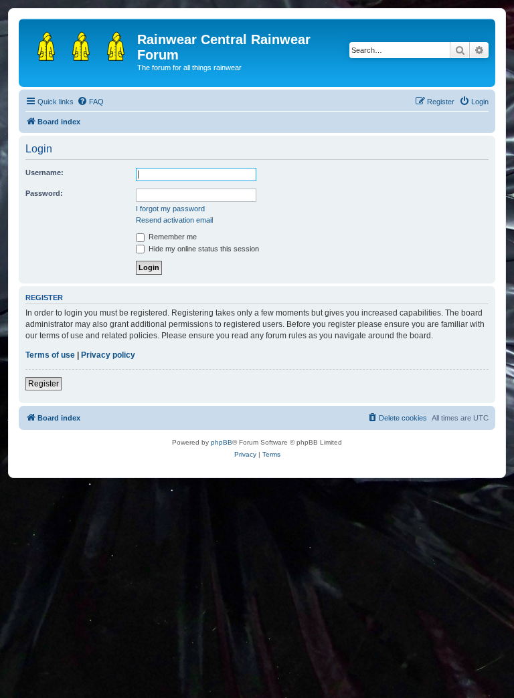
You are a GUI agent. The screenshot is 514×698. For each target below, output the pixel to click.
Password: (44, 193)
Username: (44, 172)
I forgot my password (170, 209)
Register (43, 383)
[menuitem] (90, 102)
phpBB (221, 442)
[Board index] (79, 43)
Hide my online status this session (203, 249)
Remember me (172, 237)
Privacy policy (108, 355)
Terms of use (50, 355)
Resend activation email (174, 220)
